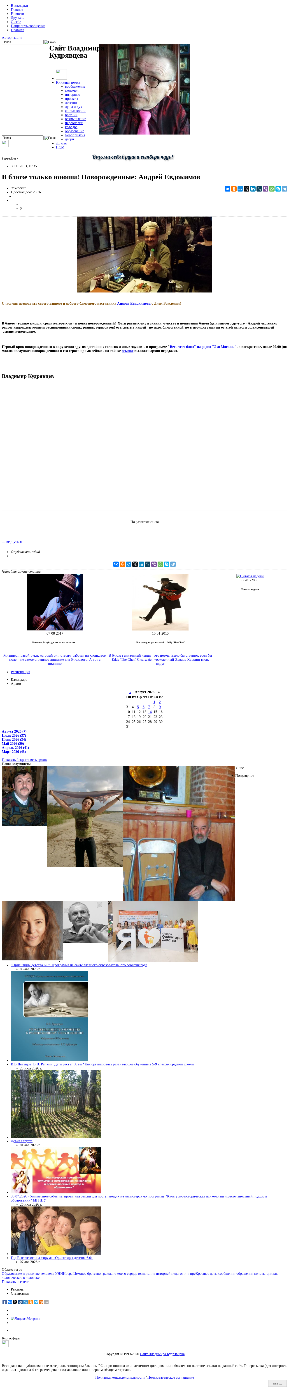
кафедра (71, 127)
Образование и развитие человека (28, 1273)
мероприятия (75, 135)
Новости (17, 14)
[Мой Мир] (240, 189)
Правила (17, 30)
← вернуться (12, 542)
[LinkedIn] (253, 189)
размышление (75, 119)
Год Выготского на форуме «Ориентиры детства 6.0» (52, 1258)
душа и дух (73, 107)
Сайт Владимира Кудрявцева (162, 1354)
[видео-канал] (5, 146)
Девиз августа (22, 1141)
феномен (72, 90)
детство (71, 103)
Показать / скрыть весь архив (24, 760)
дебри (69, 139)
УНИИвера (63, 1273)
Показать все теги (15, 1282)
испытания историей (154, 1273)
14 (150, 712)
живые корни (75, 111)
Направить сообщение (28, 26)
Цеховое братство (87, 1273)
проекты (71, 99)
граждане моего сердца (119, 1273)
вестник (71, 115)
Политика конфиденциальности (120, 1377)
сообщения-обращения (235, 1273)
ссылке (127, 351)
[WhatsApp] (272, 189)
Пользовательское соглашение (170, 1377)
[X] (246, 189)
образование (74, 131)
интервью (72, 94)
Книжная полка (68, 82)
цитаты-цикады (266, 1273)
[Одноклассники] (234, 189)
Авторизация (12, 37)
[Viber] (265, 189)
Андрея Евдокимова (134, 303)
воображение (75, 86)
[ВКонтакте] (227, 189)
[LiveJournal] (259, 189)
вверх (277, 1383)
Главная (17, 9)
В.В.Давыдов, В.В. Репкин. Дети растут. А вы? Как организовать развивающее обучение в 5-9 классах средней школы (102, 1064)
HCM (60, 147)
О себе (16, 22)
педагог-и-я (180, 1273)
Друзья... (17, 18)
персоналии (74, 123)
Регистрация (20, 672)
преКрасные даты (203, 1273)
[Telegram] (284, 189)
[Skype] (278, 189)
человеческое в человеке (21, 1277)
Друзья (61, 143)
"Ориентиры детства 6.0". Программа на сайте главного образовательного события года (79, 965)
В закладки (19, 5)
